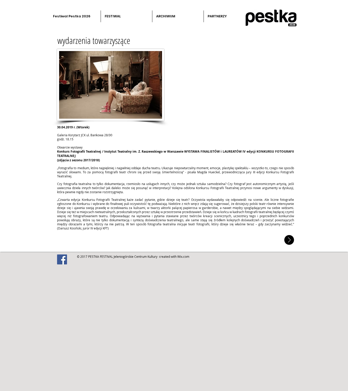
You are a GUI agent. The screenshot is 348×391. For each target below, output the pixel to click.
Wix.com (183, 256)
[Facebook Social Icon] (62, 259)
